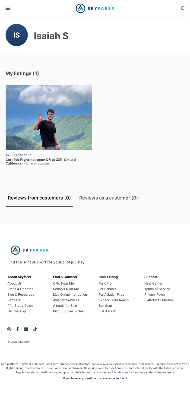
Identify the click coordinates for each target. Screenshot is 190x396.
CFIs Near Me (63, 283)
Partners (13, 300)
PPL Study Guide (20, 305)
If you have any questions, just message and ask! (95, 378)
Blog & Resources (20, 294)
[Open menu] (7, 8)
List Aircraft (108, 311)
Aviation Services (66, 300)
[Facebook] (18, 328)
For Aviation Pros (111, 294)
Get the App (16, 311)
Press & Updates (20, 289)
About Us (14, 283)
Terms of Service (157, 289)
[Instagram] (10, 328)
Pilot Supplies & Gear (69, 311)
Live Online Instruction (70, 294)
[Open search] (182, 8)
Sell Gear (105, 305)
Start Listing (108, 277)
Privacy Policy (155, 294)
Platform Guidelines (159, 300)
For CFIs (105, 283)
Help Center (153, 283)
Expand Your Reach (114, 300)
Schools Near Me (66, 289)
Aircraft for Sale (65, 305)
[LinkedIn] (26, 328)
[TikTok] (34, 328)
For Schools (107, 289)
